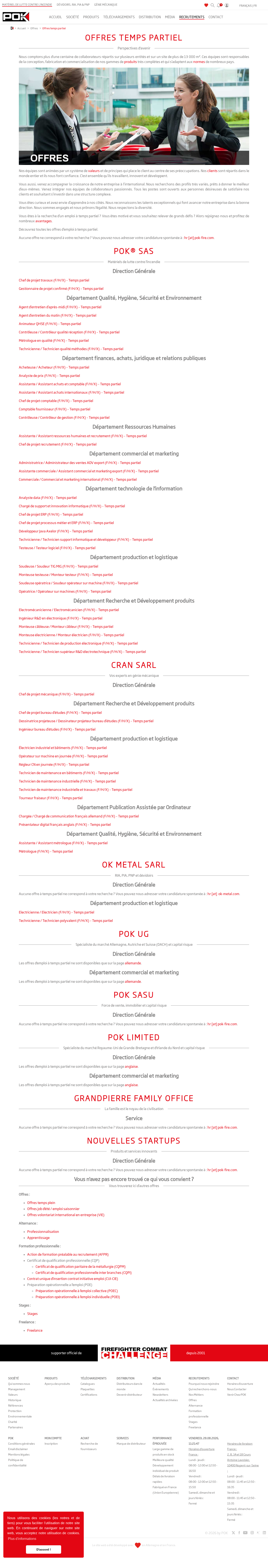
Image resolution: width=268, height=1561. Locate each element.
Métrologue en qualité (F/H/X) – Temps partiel (54, 340)
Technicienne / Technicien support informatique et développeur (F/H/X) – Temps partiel (86, 539)
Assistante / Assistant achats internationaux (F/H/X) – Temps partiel (71, 392)
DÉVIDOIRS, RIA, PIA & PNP (73, 4)
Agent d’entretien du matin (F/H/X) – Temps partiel (57, 315)
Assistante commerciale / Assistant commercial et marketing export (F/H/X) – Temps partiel (89, 471)
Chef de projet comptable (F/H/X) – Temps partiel (56, 401)
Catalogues (88, 1383)
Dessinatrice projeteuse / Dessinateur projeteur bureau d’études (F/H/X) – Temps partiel (86, 721)
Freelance (35, 1330)
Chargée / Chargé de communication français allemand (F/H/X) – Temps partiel (79, 816)
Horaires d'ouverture (240, 1383)
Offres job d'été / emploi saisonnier (53, 1209)
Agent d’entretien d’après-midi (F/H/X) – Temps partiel (60, 307)
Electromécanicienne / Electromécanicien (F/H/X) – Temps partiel (69, 610)
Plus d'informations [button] (22, 1538)
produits (130, 62)
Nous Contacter (236, 1389)
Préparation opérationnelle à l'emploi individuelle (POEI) (78, 1297)
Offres (34, 28)
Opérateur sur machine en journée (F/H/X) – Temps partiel (63, 756)
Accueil (21, 28)
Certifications (89, 1394)
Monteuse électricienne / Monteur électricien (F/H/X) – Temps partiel (71, 635)
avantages (43, 221)
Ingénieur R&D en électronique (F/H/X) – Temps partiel (60, 618)
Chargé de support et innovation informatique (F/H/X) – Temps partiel (72, 506)
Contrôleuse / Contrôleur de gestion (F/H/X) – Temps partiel (64, 417)
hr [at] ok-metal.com (223, 894)
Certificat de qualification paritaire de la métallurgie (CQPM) (81, 1266)
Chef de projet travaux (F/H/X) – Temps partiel (54, 280)
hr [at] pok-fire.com (199, 238)
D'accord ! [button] (43, 1549)
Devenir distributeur (129, 1394)
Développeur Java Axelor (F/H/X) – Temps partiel (56, 531)
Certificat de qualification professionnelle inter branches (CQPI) (84, 1273)
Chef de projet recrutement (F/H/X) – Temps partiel (58, 444)
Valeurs (13, 1394)
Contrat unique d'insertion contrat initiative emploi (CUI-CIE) (72, 1279)
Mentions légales (19, 1454)
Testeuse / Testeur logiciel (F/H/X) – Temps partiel (57, 548)
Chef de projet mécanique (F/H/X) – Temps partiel (56, 694)
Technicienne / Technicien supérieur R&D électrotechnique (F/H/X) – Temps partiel (82, 652)
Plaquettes (87, 1389)
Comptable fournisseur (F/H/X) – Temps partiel (54, 409)
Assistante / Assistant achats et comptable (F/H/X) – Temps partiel (70, 384)
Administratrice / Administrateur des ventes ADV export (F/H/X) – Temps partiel (80, 463)
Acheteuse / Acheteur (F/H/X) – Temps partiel (54, 367)
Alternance (196, 1405)
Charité (12, 1422)
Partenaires (15, 1427)
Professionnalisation (43, 1232)
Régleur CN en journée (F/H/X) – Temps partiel (54, 764)
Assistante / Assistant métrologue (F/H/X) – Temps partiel (63, 843)
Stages (32, 1314)
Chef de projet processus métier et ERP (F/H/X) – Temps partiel (66, 523)
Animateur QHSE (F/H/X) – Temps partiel (50, 324)
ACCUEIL (55, 17)
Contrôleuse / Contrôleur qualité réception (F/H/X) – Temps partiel (69, 332)
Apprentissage (38, 1238)
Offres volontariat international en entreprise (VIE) (65, 1215)
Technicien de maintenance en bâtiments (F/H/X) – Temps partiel (69, 773)
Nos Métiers (196, 1394)
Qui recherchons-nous (202, 1389)
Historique (14, 1400)
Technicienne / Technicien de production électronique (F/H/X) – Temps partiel (78, 643)
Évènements (161, 1389)
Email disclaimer (18, 1449)
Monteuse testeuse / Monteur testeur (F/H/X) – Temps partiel (66, 575)
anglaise (131, 1066)
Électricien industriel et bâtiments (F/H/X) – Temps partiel (63, 748)
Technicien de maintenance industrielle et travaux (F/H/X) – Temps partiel (75, 790)
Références (15, 1405)
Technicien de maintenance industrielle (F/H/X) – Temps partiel (67, 781)
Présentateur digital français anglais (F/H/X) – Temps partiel (65, 824)
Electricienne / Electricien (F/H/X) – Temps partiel (56, 912)
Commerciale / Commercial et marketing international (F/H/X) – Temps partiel (78, 479)
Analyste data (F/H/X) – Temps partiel (48, 498)
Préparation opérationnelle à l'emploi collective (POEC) (77, 1291)
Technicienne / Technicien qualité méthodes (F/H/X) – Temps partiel (71, 349)
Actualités (159, 1383)
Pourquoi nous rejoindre (204, 1383)
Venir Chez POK (236, 1394)
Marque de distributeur (131, 1443)
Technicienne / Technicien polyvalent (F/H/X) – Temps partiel (66, 921)
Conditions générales (21, 1443)
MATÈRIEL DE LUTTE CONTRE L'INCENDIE (27, 4)
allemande (133, 963)
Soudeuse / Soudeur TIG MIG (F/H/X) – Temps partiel (58, 566)
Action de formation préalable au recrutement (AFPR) (68, 1254)
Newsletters (160, 1394)
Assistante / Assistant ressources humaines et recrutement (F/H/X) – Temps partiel (83, 436)
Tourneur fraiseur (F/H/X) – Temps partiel (50, 798)
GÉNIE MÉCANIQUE (105, 4)
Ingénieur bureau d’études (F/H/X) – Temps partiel (57, 729)
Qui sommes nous (19, 1383)
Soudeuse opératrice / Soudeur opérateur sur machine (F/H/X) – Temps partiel (78, 583)
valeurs (94, 171)
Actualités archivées (165, 1400)
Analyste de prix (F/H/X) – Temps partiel (49, 376)
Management (16, 1389)
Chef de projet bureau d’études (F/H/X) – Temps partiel (60, 712)
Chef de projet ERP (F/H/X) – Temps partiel (51, 514)
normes (199, 62)
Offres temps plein (41, 1203)
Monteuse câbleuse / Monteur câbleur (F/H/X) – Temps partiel (66, 626)
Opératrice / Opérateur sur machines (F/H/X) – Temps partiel (65, 591)
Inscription (51, 1443)
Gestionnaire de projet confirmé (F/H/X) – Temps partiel (61, 289)
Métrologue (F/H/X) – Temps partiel (46, 851)
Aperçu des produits (57, 1383)
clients (212, 171)
